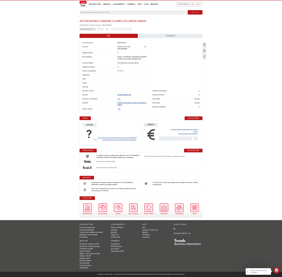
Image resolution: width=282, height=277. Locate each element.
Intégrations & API (117, 251)
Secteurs (114, 230)
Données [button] (131, 4)
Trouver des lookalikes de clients (91, 232)
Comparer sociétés (86, 249)
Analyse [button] (106, 4)
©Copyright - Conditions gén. (105, 274)
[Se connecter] (193, 4)
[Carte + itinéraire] (145, 47)
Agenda (145, 232)
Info (108, 36)
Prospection (115, 244)
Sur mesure (115, 249)
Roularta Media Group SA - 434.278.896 (152, 274)
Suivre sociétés (85, 251)
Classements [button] (118, 4)
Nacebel (114, 232)
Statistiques (84, 268)
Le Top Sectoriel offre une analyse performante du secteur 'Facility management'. (175, 183)
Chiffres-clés (115, 237)
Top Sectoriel (84, 263)
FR (199, 4)
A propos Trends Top (149, 230)
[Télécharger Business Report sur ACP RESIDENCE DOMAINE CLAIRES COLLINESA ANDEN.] (204, 45)
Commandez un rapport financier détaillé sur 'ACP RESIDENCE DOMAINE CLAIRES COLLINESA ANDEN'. (112, 183)
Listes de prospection (87, 228)
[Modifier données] (204, 57)
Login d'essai (183, 4)
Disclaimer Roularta (119, 274)
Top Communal (85, 265)
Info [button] (140, 4)
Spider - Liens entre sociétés (90, 254)
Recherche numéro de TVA (89, 244)
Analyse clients (85, 258)
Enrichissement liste (87, 230)
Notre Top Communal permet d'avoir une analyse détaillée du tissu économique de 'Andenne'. (113, 189)
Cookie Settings (168, 274)
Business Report (85, 261)
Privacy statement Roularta (133, 274)
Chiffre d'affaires (117, 228)
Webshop (154, 4)
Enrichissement (116, 246)
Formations (84, 237)
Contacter (145, 237)
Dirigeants (170, 36)
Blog (147, 4)
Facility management (124, 95)
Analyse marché (85, 256)
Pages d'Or (115, 235)
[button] (119, 99)
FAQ (143, 228)
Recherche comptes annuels (90, 246)
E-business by (179, 274)
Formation (146, 235)
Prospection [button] (94, 4)
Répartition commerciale (88, 235)
